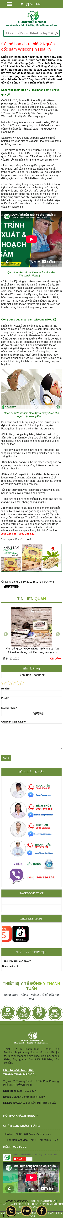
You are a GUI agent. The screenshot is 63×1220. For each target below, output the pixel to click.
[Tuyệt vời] (21, 683)
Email (5, 698)
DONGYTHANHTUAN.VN (43, 1201)
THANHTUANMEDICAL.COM (15, 1204)
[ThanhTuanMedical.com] (31, 18)
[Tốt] (17, 683)
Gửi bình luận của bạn (14, 721)
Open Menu (9, 4)
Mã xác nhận (9, 708)
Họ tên (5, 688)
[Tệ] (8, 683)
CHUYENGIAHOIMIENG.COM (47, 1204)
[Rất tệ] (3, 683)
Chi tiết (54, 658)
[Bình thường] (12, 683)
